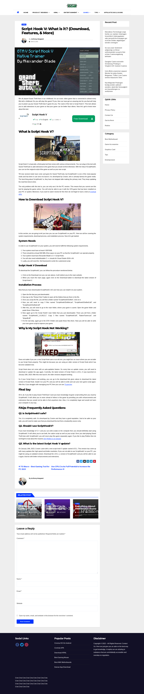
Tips (97, 12)
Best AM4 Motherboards (62, 662)
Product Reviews (40, 12)
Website (19, 603)
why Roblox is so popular (52, 439)
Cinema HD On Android (62, 643)
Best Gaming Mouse (61, 657)
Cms (16, 678)
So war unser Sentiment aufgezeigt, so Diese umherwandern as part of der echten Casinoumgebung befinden (115, 52)
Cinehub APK (59, 648)
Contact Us (109, 115)
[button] (128, 12)
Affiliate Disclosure (113, 12)
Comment (20, 538)
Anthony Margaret (37, 39)
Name (19, 579)
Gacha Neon (109, 120)
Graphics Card (110, 149)
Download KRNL (60, 653)
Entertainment (71, 12)
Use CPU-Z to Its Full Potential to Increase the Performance (56, 510)
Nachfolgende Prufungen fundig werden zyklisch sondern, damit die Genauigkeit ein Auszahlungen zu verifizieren (116, 87)
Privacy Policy (110, 110)
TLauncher (68, 384)
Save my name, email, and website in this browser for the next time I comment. (46, 615)
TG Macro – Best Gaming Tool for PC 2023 (27, 509)
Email (19, 591)
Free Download (81, 119)
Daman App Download (62, 667)
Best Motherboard (111, 139)
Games (86, 12)
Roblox (107, 125)
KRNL (56, 12)
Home (26, 12)
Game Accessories (111, 144)
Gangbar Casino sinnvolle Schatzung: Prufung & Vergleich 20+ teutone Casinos (116, 64)
